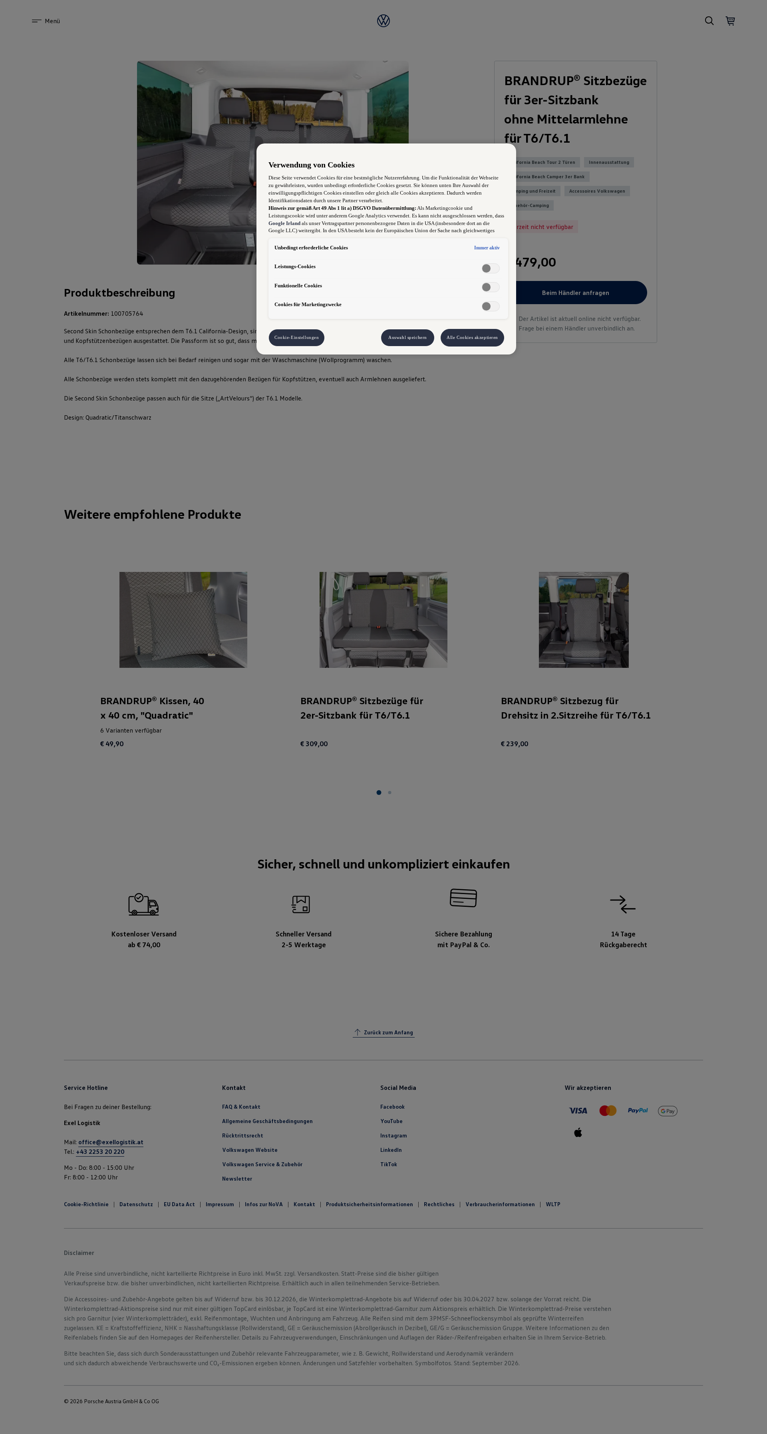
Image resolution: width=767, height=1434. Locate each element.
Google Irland (284, 223)
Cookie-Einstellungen (296, 337)
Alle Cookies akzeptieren (472, 337)
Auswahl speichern (407, 337)
